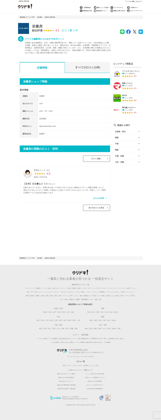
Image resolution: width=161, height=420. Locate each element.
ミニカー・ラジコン (92, 292)
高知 (76, 328)
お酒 (69, 288)
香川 (67, 328)
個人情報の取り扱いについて (67, 338)
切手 (71, 295)
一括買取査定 (87, 7)
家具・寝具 (49, 295)
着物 (27, 295)
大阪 (99, 320)
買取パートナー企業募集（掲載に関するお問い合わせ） (86, 342)
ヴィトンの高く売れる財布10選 (95, 374)
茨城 (88, 312)
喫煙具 (74, 288)
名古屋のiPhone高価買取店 (95, 388)
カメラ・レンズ (92, 288)
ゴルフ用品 (115, 295)
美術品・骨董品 (35, 295)
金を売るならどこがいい (66, 381)
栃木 (93, 312)
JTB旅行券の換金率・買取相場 (66, 388)
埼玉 (102, 312)
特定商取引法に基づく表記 (98, 338)
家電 (128, 288)
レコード (41, 292)
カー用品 (93, 295)
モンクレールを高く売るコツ (94, 385)
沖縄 (119, 328)
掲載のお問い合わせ (119, 10)
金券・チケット (63, 295)
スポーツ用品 (63, 299)
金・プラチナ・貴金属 (81, 365)
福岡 (86, 328)
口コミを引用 (98, 198)
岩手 (54, 312)
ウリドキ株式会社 (73, 397)
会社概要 (107, 342)
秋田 (63, 312)
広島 (54, 328)
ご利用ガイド (134, 7)
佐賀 (90, 328)
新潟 (38, 320)
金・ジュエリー (61, 288)
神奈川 (116, 312)
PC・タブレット (104, 288)
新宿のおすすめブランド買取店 (66, 374)
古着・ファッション (128, 292)
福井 (51, 320)
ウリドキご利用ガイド (43, 338)
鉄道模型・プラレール (106, 292)
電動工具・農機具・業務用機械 (78, 299)
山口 (58, 328)
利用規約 (55, 338)
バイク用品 (101, 295)
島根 (45, 328)
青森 (50, 312)
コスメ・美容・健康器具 (81, 295)
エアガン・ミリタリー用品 (76, 292)
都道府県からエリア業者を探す (80, 304)
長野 (60, 320)
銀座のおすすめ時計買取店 (66, 377)
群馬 (97, 312)
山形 (68, 312)
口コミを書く (96, 159)
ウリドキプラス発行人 (87, 356)
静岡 (69, 320)
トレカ (48, 292)
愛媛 (72, 328)
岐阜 (65, 320)
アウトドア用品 (129, 295)
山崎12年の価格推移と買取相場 (66, 385)
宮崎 (108, 328)
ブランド (70, 365)
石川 (47, 320)
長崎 (95, 328)
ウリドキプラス (118, 7)
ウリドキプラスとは (73, 356)
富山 (42, 320)
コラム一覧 (80, 361)
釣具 (121, 295)
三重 (78, 320)
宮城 (59, 312)
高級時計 (38, 288)
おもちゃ (117, 292)
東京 (111, 312)
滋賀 (90, 320)
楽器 (42, 295)
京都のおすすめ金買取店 (95, 381)
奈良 (108, 320)
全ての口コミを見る (96, 208)
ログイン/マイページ (136, 10)
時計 (64, 365)
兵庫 (104, 320)
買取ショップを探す (103, 7)
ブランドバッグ (29, 288)
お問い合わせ (64, 342)
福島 (72, 312)
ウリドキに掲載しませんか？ (133, 1)
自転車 (108, 295)
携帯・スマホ (82, 288)
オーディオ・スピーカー (118, 288)
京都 (95, 320)
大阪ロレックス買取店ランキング (95, 377)
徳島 (63, 328)
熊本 (99, 328)
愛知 (74, 320)
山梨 (56, 320)
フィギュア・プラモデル (59, 292)
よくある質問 (55, 342)
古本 (28, 292)
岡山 (49, 328)
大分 (104, 328)
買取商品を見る (87, 10)
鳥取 (40, 328)
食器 (55, 295)
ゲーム (133, 288)
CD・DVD (34, 292)
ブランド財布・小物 (49, 288)
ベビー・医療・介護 (95, 299)
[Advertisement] (42, 235)
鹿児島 (114, 328)
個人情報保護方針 (83, 338)
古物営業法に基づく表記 (115, 338)
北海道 (45, 312)
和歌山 (114, 320)
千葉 (106, 312)
